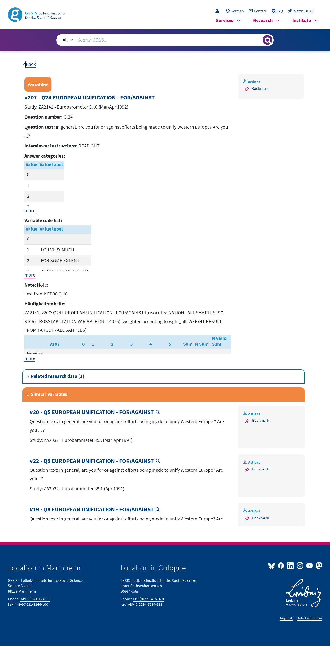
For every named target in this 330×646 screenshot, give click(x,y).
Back (31, 64)
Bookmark (260, 88)
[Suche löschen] (258, 39)
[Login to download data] (218, 11)
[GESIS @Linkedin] (290, 565)
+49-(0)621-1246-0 (35, 599)
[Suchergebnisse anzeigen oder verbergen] (267, 40)
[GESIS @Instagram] (300, 565)
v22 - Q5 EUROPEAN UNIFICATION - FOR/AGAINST (92, 461)
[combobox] (165, 40)
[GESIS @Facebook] (281, 565)
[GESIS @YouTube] (310, 565)
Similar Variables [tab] (49, 394)
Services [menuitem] (224, 20)
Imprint (286, 618)
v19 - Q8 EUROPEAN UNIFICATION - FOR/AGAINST (92, 510)
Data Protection (309, 618)
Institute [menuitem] (301, 20)
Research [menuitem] (263, 20)
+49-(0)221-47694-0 (148, 599)
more (29, 211)
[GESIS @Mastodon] (318, 565)
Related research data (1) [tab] (57, 376)
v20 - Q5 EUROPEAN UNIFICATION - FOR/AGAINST (92, 412)
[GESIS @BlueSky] (272, 565)
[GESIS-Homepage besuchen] (36, 14)
